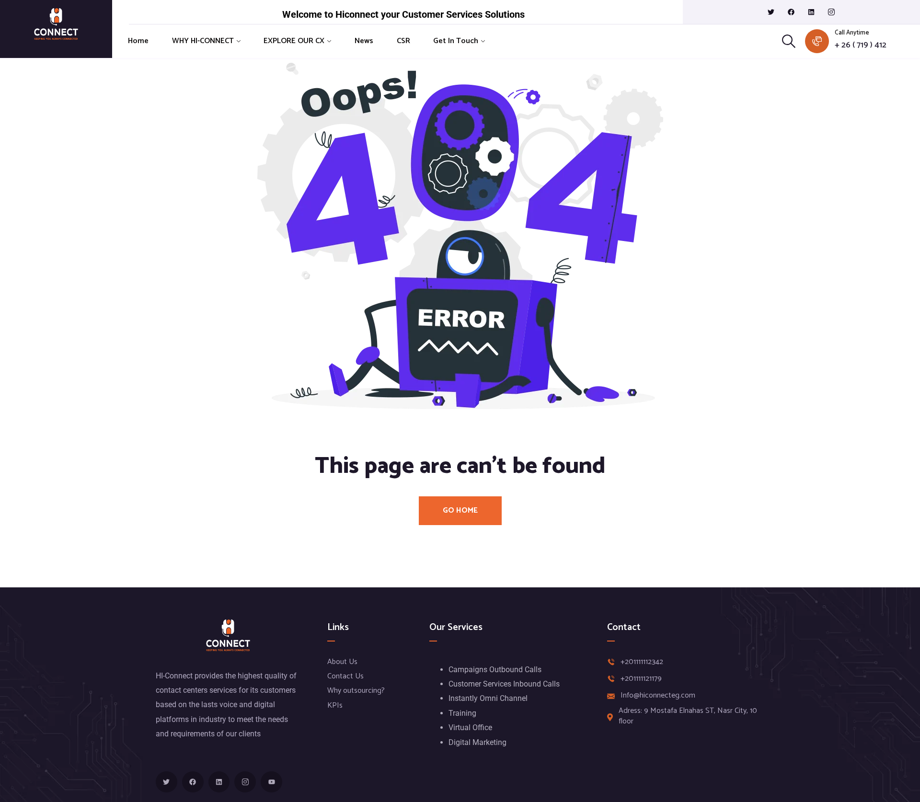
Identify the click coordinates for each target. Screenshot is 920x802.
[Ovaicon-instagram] (831, 12)
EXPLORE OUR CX (294, 40)
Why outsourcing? (356, 690)
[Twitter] (771, 12)
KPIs (335, 705)
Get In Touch (455, 40)
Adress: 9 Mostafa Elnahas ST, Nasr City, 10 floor (688, 716)
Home (138, 40)
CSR (403, 40)
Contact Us (345, 676)
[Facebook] (791, 12)
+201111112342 (642, 662)
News (364, 40)
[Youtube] (271, 782)
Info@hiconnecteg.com (658, 695)
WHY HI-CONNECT (203, 40)
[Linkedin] (811, 12)
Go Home (460, 510)
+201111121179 (641, 679)
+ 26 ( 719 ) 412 (860, 45)
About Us (342, 661)
